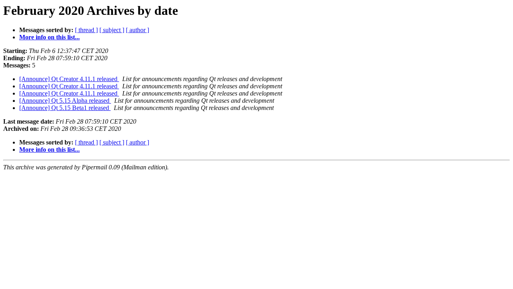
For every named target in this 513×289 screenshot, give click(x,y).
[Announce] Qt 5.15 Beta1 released (65, 107)
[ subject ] (111, 29)
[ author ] (137, 29)
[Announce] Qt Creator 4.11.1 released (69, 78)
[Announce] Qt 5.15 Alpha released (65, 100)
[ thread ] (86, 29)
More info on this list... (49, 37)
